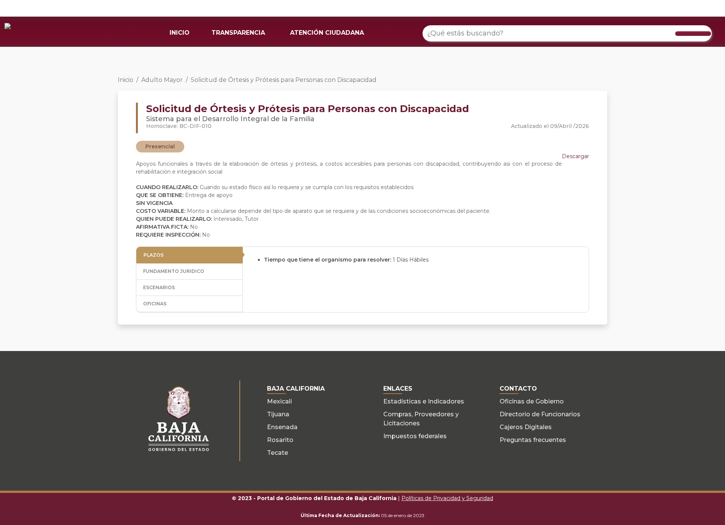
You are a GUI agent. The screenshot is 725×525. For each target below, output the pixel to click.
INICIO (180, 32)
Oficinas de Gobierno (532, 401)
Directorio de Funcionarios (540, 414)
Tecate (277, 452)
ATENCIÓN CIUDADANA (327, 32)
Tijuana (278, 414)
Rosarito (280, 439)
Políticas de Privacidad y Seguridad (447, 498)
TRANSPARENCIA (238, 32)
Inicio (125, 79)
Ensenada (282, 427)
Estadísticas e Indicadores (423, 401)
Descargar (575, 156)
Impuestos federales (415, 436)
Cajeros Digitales (526, 427)
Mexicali (279, 401)
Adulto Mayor (162, 79)
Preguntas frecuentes (533, 439)
